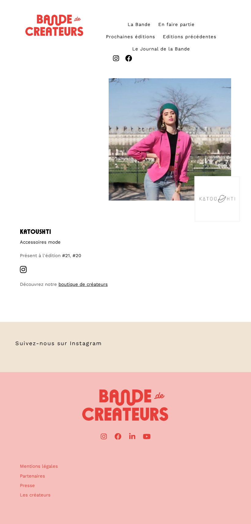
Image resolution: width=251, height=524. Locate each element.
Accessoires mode (40, 242)
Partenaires (32, 476)
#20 (77, 255)
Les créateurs (35, 495)
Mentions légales (39, 466)
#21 (66, 255)
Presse (27, 485)
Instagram (86, 343)
